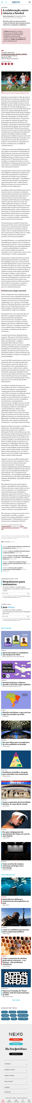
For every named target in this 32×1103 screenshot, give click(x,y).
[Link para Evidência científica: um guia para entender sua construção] (16, 759)
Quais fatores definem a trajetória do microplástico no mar (15, 901)
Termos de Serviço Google (10, 597)
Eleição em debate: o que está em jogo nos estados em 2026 (16, 713)
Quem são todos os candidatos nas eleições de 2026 (15, 654)
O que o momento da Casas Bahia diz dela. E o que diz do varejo (16, 803)
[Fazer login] (30, 2)
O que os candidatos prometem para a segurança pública (15, 931)
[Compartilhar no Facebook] (2, 64)
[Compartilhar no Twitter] (6, 64)
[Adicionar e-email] (28, 594)
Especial (3, 650)
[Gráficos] (9, 1101)
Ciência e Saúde (23, 1015)
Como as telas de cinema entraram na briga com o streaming (13, 866)
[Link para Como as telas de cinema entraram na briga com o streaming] (16, 851)
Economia (12, 1012)
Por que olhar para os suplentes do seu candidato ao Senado (16, 743)
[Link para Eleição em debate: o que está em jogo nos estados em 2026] (16, 700)
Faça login (16, 1043)
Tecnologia (5, 1018)
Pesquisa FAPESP (6, 526)
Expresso (5, 551)
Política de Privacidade (25, 596)
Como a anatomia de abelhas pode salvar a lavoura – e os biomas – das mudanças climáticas (17, 557)
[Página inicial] (16, 2)
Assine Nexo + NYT (16, 1053)
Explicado (4, 770)
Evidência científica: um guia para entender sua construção (15, 773)
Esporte (13, 1018)
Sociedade (5, 1015)
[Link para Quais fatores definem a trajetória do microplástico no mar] (16, 886)
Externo (5, 546)
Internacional (22, 1012)
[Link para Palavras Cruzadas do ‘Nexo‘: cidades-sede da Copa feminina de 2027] (16, 978)
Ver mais (16, 1000)
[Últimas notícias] (23, 1101)
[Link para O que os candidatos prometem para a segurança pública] (16, 917)
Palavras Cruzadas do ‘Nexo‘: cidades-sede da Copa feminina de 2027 (15, 993)
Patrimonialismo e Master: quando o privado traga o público (16, 684)
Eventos (7, 1092)
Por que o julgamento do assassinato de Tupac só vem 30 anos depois (16, 834)
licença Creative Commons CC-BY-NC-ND (12, 527)
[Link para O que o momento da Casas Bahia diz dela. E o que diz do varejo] (16, 789)
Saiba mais (12, 541)
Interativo (6, 562)
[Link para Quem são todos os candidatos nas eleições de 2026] (16, 640)
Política (4, 1012)
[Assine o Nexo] (3, 1101)
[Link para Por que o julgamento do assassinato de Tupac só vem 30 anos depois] (16, 819)
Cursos (7, 1087)
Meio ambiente (23, 1018)
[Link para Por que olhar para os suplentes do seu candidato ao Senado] (16, 730)
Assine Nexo (16, 1039)
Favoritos (5, 568)
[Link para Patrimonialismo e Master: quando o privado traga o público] (16, 670)
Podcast (3, 680)
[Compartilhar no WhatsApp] (12, 64)
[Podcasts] (16, 1101)
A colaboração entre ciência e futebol (14, 54)
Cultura (13, 1015)
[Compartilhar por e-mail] (9, 64)
